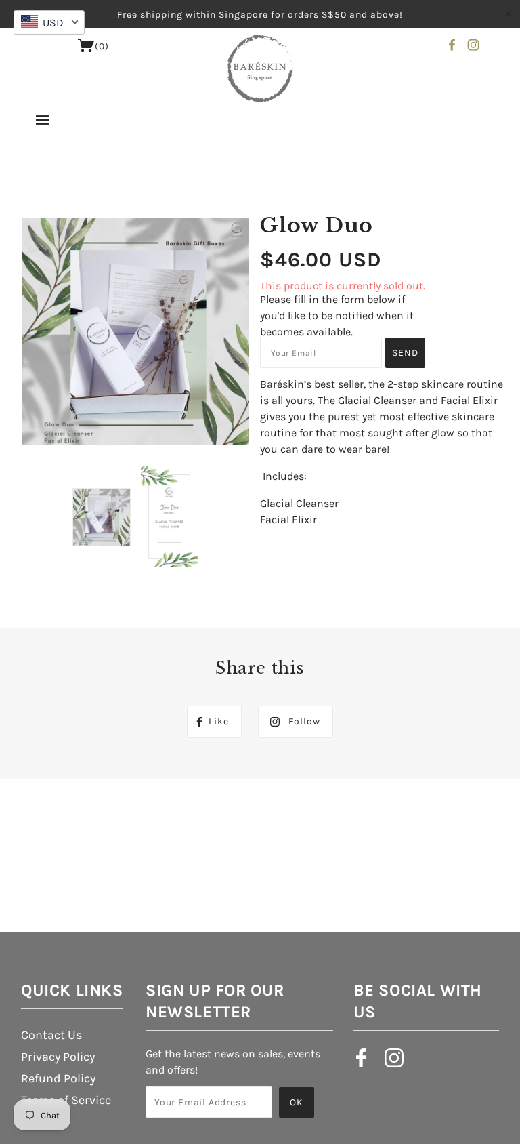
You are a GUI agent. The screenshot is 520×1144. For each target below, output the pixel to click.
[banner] (260, 68)
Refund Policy (58, 1078)
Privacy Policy (58, 1056)
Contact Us (51, 1034)
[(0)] (86, 48)
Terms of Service (66, 1099)
